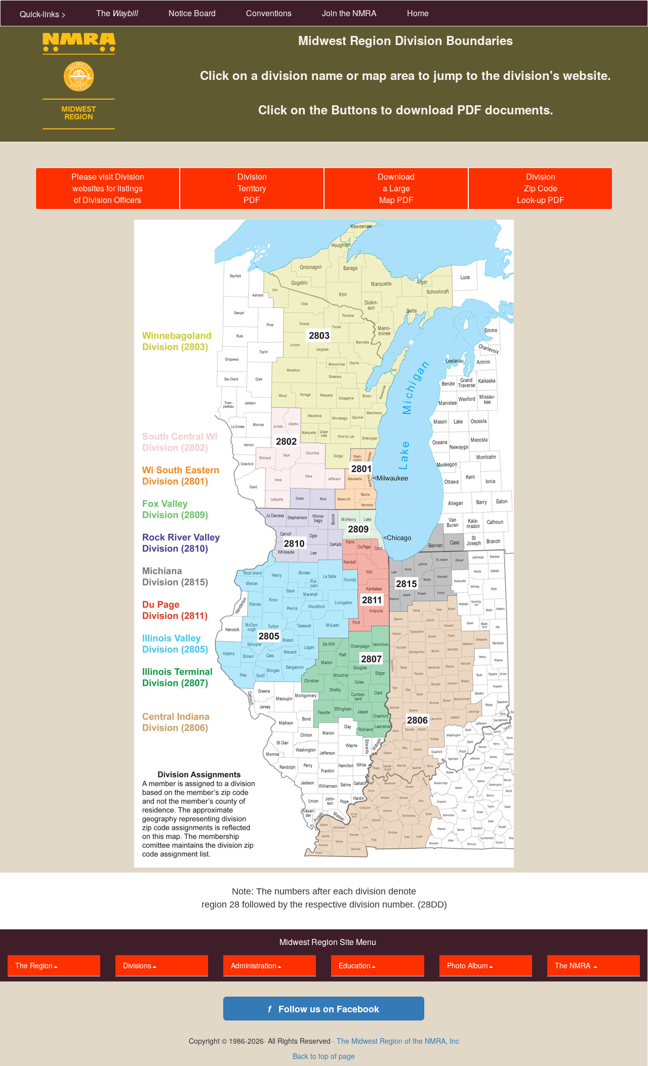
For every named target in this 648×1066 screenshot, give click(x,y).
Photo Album (467, 965)
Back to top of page (324, 1056)
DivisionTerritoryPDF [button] (252, 188)
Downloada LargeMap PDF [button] (396, 188)
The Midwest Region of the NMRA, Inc (398, 1041)
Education (355, 965)
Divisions (137, 965)
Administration (253, 965)
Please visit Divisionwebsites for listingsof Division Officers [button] (107, 188)
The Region (34, 965)
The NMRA (573, 965)
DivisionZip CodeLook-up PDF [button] (540, 188)
